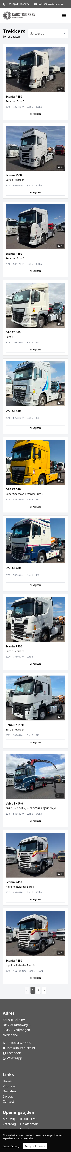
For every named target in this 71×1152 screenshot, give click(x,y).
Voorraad (9, 1086)
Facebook (14, 1053)
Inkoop (8, 1096)
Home (7, 1081)
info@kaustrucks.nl (51, 4)
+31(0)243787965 (18, 4)
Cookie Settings (11, 1146)
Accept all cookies (35, 1146)
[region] (35, 1140)
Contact (8, 1101)
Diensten (9, 1091)
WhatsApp (14, 1058)
